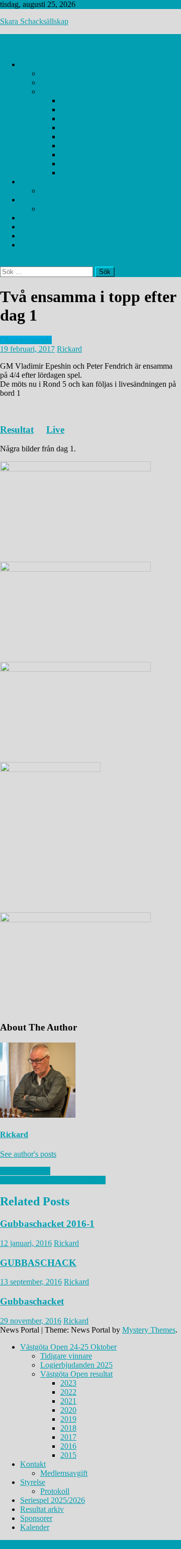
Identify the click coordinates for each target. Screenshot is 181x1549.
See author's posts (28, 1154)
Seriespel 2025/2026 (52, 217)
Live (55, 429)
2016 (68, 163)
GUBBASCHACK (38, 1262)
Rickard (69, 349)
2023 (68, 100)
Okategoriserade (26, 340)
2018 (68, 145)
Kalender (34, 244)
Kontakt (33, 181)
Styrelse (32, 199)
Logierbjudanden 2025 (76, 82)
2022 (68, 109)
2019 (68, 136)
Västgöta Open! (25, 1171)
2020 (68, 127)
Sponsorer (36, 235)
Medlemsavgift (63, 190)
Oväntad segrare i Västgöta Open (53, 1180)
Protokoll (54, 208)
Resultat (17, 429)
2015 (68, 172)
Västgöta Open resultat (76, 91)
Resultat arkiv (42, 226)
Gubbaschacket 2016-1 (47, 1223)
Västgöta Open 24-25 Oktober (68, 64)
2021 (68, 118)
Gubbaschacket (32, 1301)
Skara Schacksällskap (34, 21)
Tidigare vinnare (66, 73)
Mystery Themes (148, 1330)
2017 (68, 154)
